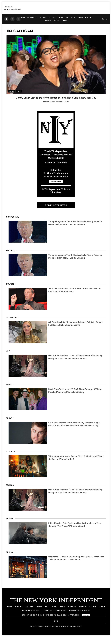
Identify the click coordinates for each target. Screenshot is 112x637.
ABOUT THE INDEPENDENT (31, 610)
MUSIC (73, 17)
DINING (64, 20)
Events (19, 91)
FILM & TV (72, 606)
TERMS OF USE (74, 610)
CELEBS (60, 17)
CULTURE (52, 17)
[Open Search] (107, 19)
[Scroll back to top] (56, 620)
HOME (23, 17)
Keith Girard (50, 101)
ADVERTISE (86, 610)
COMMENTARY (32, 17)
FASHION (48, 20)
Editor (60, 157)
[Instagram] (12, 19)
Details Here (86, 615)
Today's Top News (56, 205)
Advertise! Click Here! (56, 162)
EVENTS (56, 20)
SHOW (80, 17)
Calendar (12, 91)
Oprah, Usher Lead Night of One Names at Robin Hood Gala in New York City (56, 97)
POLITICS (43, 17)
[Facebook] (6, 19)
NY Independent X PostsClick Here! (56, 191)
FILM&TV (88, 17)
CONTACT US (47, 610)
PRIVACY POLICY (60, 610)
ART (67, 17)
